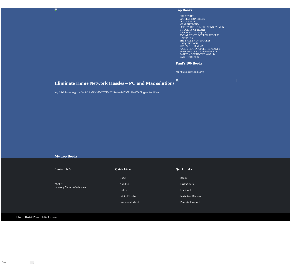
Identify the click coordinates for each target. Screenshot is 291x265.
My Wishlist (13, 251)
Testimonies (203, 4)
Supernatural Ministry (144, 4)
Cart (9, 254)
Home (7, 4)
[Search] (32, 262)
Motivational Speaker (43, 4)
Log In (10, 256)
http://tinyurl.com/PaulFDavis (190, 72)
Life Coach (21, 4)
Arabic (10, 238)
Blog (9, 248)
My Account (13, 246)
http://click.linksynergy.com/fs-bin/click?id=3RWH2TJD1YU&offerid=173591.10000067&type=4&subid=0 (107, 92)
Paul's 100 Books (189, 63)
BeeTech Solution (163, 217)
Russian (11, 235)
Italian (10, 240)
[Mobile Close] (2, 222)
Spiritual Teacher (119, 4)
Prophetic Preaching (170, 4)
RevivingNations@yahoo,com (71, 187)
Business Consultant (69, 4)
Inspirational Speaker (95, 4)
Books (189, 4)
